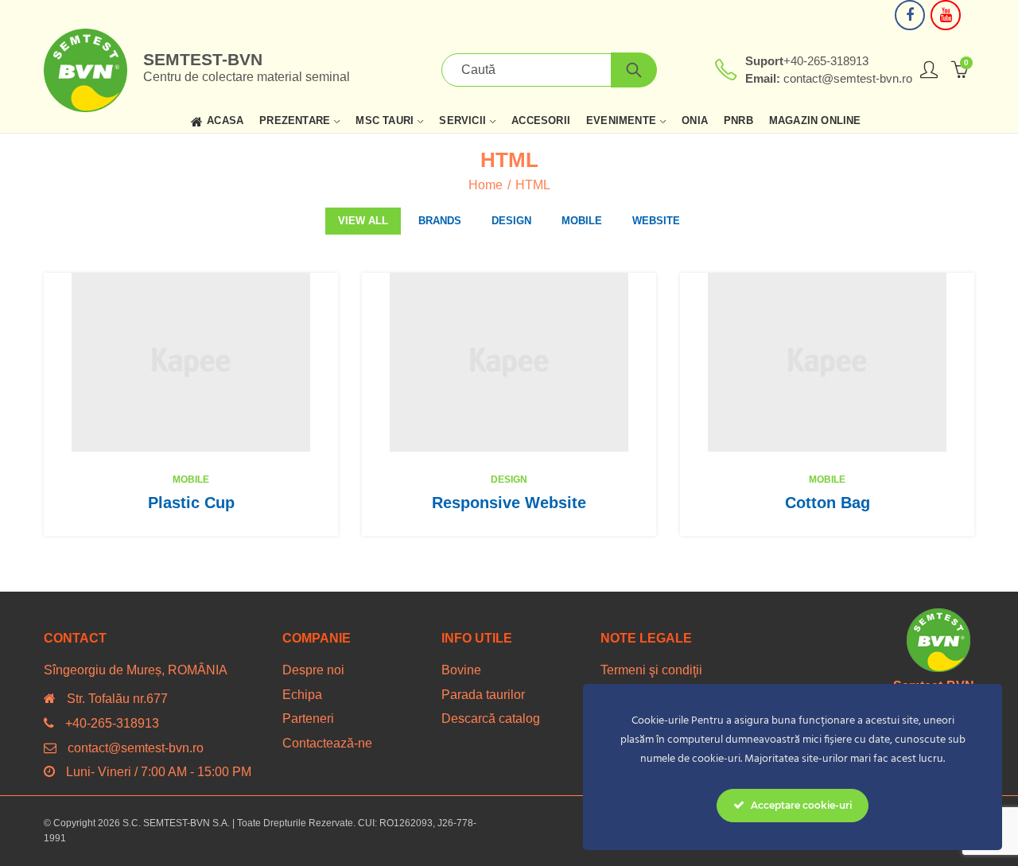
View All (363, 221)
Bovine (461, 670)
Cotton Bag (827, 502)
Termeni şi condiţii (651, 670)
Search (634, 69)
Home (485, 185)
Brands (439, 221)
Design (511, 221)
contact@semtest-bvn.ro (136, 748)
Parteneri (308, 718)
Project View (166, 363)
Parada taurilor (483, 694)
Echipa (302, 694)
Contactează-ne (327, 743)
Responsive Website (509, 502)
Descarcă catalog (490, 718)
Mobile (581, 221)
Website (656, 221)
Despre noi (313, 670)
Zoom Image (215, 363)
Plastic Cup (191, 502)
